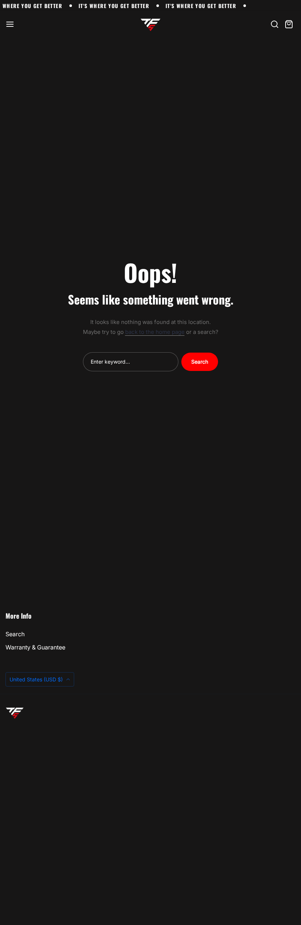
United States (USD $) (37, 679)
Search (199, 361)
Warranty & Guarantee (35, 647)
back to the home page (155, 331)
